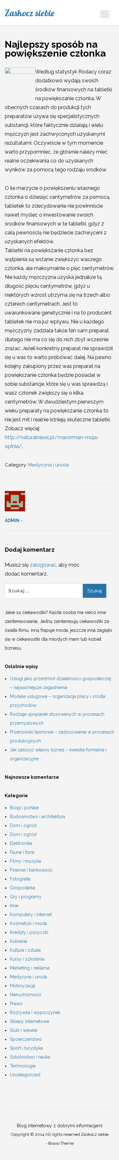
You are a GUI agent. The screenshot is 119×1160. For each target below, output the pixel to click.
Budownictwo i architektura (37, 816)
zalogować (43, 565)
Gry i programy (26, 896)
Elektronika (21, 843)
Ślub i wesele (23, 1030)
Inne (14, 905)
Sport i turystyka (26, 1048)
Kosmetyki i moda (28, 923)
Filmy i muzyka (25, 861)
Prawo (16, 1003)
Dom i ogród (23, 825)
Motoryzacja (22, 985)
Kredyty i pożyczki (29, 932)
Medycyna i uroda (48, 465)
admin (12, 520)
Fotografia (20, 878)
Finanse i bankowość (31, 870)
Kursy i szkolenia (27, 959)
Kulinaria (18, 941)
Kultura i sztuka (25, 950)
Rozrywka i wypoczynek (35, 1012)
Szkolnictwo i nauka (30, 1057)
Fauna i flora (22, 852)
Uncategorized (25, 1074)
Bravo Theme (61, 1143)
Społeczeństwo (26, 1039)
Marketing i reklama (30, 967)
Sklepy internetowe (29, 1021)
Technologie (23, 1065)
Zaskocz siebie (29, 13)
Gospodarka (22, 887)
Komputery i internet (31, 914)
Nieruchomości (25, 994)
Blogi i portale (24, 807)
